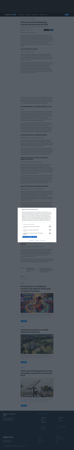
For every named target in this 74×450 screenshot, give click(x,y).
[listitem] (37, 224)
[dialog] (37, 225)
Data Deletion (31, 240)
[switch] (49, 226)
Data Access (37, 240)
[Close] (54, 210)
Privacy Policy (43, 240)
